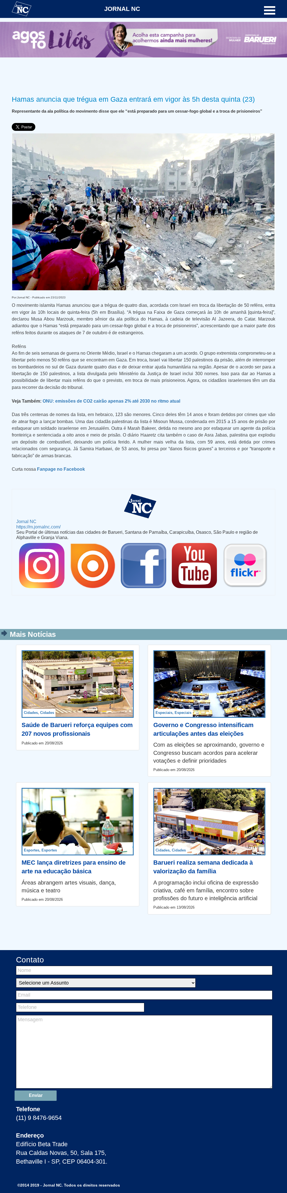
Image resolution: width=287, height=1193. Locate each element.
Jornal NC (26, 521)
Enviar (36, 1095)
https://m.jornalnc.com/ (38, 526)
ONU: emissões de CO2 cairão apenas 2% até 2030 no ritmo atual (111, 400)
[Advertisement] (143, 75)
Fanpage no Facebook (61, 469)
